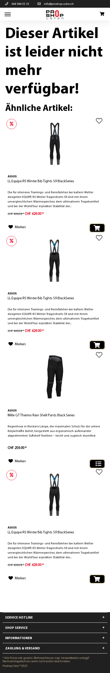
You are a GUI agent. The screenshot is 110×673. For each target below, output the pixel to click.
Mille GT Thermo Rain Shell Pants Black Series (41, 415)
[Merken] (99, 121)
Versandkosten (70, 658)
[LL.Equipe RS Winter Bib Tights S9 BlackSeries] (55, 143)
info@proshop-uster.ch (58, 4)
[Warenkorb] (102, 14)
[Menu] (7, 14)
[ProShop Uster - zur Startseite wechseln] (55, 14)
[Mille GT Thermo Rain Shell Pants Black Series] (55, 377)
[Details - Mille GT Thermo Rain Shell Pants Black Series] (97, 463)
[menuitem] (7, 14)
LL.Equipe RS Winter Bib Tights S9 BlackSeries (41, 181)
